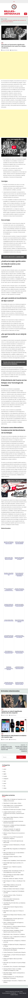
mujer (4, 781)
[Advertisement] (14, 65)
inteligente (5, 778)
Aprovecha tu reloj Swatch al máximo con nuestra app (13, 736)
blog (4, 771)
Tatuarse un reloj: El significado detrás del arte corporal (11, 712)
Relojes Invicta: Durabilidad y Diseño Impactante (14, 860)
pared (4, 783)
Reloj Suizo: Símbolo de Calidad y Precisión (13, 878)
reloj (2, 42)
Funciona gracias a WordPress (9, 993)
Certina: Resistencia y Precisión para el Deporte (14, 952)
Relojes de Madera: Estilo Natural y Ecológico (13, 888)
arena (4, 769)
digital (4, 774)
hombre (5, 776)
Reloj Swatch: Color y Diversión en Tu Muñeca (14, 934)
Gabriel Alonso (14, 50)
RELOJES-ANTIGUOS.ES (12, 12)
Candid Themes (14, 994)
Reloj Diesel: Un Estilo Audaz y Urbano (12, 803)
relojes (4, 788)
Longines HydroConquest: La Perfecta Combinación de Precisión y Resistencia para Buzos (13, 813)
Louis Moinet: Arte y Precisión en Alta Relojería (14, 966)
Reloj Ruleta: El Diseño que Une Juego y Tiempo (14, 809)
